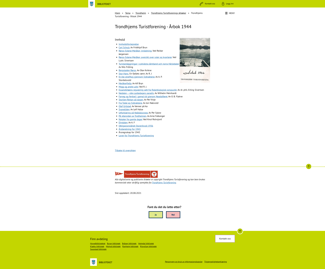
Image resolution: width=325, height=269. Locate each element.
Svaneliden (124, 109)
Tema (127, 13)
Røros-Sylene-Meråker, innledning (135, 50)
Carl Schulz (124, 47)
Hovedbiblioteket (97, 243)
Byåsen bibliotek (129, 243)
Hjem (117, 13)
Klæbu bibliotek (97, 246)
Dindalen (123, 122)
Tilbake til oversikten (125, 150)
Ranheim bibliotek (130, 246)
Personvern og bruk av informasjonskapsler (183, 261)
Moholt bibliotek (113, 246)
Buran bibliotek (113, 243)
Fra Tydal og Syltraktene (130, 102)
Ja (156, 214)
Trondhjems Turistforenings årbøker (168, 13)
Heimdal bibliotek (146, 243)
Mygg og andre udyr (128, 86)
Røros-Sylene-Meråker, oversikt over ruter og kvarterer (145, 57)
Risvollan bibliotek (148, 246)
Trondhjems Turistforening (164, 182)
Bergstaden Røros (127, 70)
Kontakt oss (225, 238)
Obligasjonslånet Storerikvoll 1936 (136, 125)
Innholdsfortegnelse (129, 44)
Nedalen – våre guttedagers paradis (136, 93)
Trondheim (140, 13)
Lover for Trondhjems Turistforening (136, 135)
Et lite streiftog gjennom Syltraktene (137, 76)
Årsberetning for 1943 (130, 129)
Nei (173, 214)
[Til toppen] (240, 231)
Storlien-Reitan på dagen (131, 99)
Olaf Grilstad (125, 106)
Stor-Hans (123, 73)
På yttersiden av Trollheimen (132, 116)
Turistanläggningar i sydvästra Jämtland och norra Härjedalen (149, 63)
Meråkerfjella (125, 83)
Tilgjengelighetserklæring (215, 261)
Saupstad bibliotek (98, 249)
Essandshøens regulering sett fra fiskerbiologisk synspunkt (148, 89)
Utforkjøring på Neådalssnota (133, 112)
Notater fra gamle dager (130, 119)
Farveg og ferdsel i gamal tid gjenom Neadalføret (143, 96)
